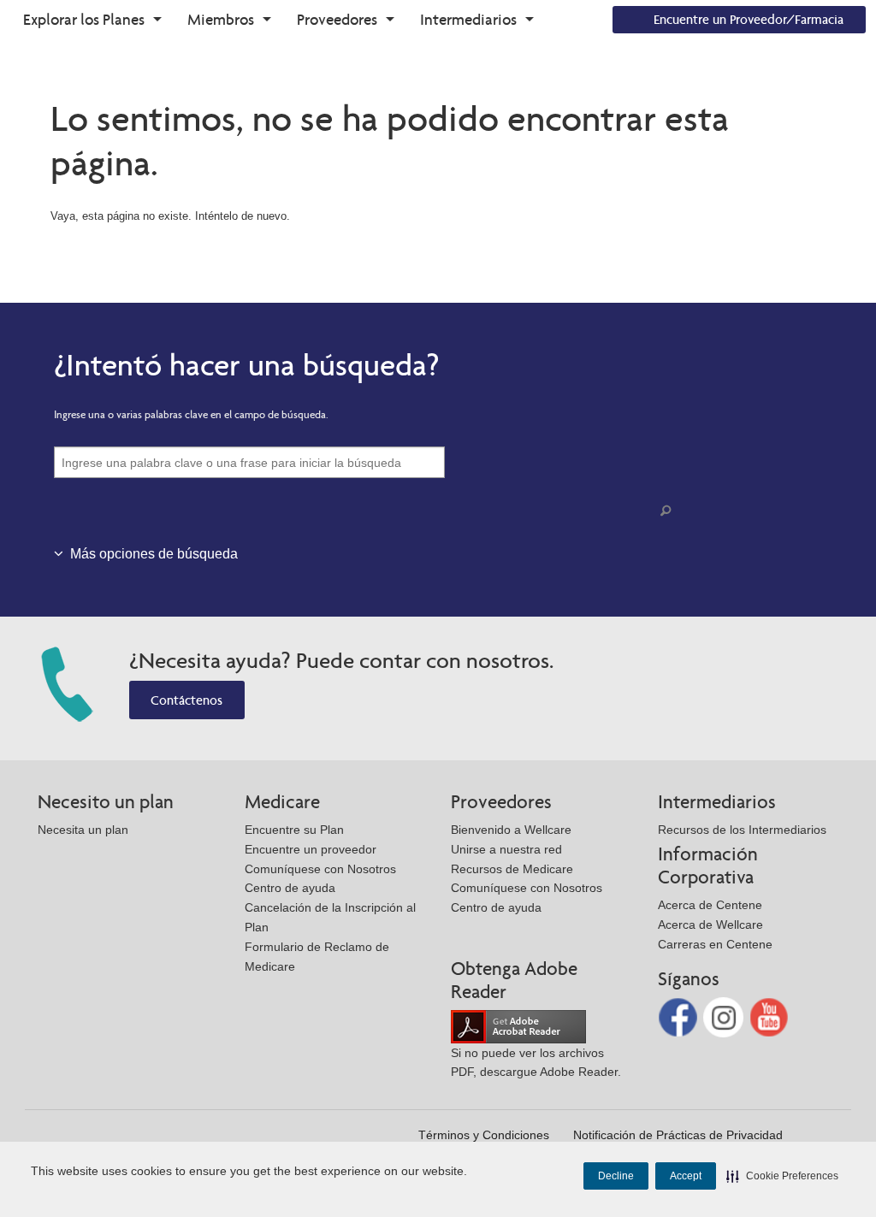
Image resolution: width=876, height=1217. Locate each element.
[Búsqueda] (669, 511)
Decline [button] (616, 1176)
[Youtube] (769, 1016)
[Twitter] (725, 1016)
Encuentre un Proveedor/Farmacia (748, 19)
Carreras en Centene (715, 944)
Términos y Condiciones (483, 1135)
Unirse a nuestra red (506, 849)
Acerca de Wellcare (710, 924)
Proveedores (337, 19)
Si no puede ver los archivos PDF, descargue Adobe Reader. (536, 1062)
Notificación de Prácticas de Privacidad (678, 1135)
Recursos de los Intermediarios (742, 829)
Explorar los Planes (84, 19)
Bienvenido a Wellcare (511, 829)
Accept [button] (685, 1176)
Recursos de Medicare (512, 869)
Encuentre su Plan (294, 829)
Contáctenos (186, 700)
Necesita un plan (83, 829)
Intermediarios (468, 19)
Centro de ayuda (290, 888)
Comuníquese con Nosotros (320, 869)
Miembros (220, 19)
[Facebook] (679, 1016)
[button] (782, 1176)
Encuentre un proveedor (310, 849)
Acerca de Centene (710, 905)
